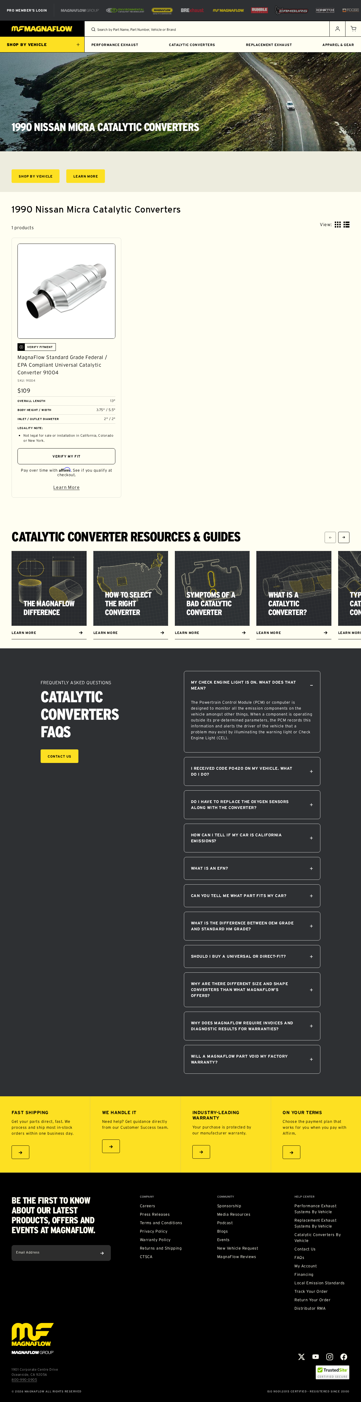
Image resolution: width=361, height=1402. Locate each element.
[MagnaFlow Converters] (162, 10)
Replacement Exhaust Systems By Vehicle (315, 1223)
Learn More (89, 177)
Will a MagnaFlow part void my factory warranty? (239, 1059)
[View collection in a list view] (346, 225)
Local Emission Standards (319, 1283)
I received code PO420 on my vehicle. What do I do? (241, 771)
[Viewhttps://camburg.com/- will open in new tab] (292, 10)
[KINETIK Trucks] (325, 10)
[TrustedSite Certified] (332, 1372)
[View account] (337, 29)
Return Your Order (312, 1300)
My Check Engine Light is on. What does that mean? (243, 685)
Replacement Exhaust (269, 45)
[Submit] (102, 1253)
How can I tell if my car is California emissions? (236, 838)
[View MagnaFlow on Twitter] (301, 1356)
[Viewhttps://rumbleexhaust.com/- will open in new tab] (259, 10)
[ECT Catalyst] (125, 10)
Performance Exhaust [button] (114, 45)
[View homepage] (42, 29)
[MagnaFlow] (227, 10)
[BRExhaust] (192, 10)
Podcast (225, 1223)
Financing (303, 1274)
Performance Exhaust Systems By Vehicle (315, 1209)
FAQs (299, 1257)
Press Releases (155, 1214)
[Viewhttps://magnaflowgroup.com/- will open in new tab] (80, 10)
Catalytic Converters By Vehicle (317, 1237)
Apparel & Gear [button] (338, 45)
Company (147, 1196)
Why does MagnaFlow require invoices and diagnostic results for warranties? (242, 1026)
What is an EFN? (209, 868)
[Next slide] (343, 537)
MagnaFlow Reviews (236, 1256)
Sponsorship (229, 1206)
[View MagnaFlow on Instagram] (329, 1356)
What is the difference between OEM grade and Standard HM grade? (242, 926)
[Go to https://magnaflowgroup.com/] (33, 1338)
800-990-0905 (24, 1379)
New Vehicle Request (237, 1248)
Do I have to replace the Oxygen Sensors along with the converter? (240, 804)
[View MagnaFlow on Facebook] (343, 1356)
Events (223, 1239)
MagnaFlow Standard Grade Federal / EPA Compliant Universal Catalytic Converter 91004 (62, 365)
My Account (305, 1266)
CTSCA (146, 1256)
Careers (147, 1206)
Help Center (304, 1196)
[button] (353, 29)
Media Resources (233, 1214)
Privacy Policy (154, 1231)
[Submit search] (93, 29)
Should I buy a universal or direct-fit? (238, 956)
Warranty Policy (155, 1239)
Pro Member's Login (27, 10)
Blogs (222, 1231)
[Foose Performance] (351, 10)
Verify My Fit (66, 456)
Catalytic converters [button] (192, 45)
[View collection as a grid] (338, 225)
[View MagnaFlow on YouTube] (315, 1356)
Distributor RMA (309, 1308)
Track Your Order (311, 1291)
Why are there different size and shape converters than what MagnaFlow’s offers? (239, 989)
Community (225, 1196)
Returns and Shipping (161, 1248)
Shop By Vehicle (39, 177)
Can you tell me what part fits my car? (238, 895)
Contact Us (59, 756)
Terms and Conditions (161, 1223)
